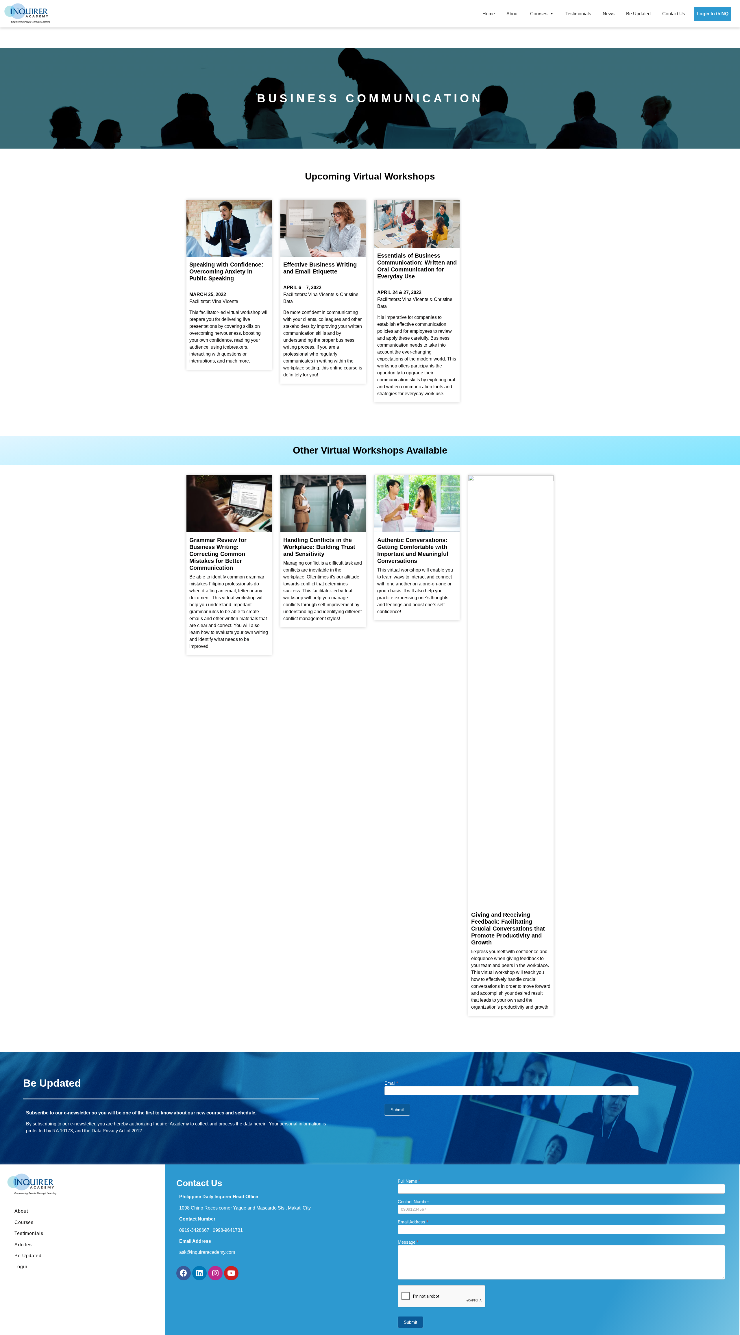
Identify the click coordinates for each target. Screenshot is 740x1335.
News (609, 13)
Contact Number (413, 1201)
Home (488, 13)
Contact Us (673, 13)
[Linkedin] (199, 1273)
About (512, 13)
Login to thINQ (712, 13)
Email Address (413, 1222)
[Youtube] (231, 1273)
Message (408, 1242)
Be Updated (638, 13)
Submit (397, 1109)
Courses (538, 13)
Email (391, 1083)
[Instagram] (215, 1273)
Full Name (409, 1181)
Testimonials (578, 13)
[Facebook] (183, 1273)
